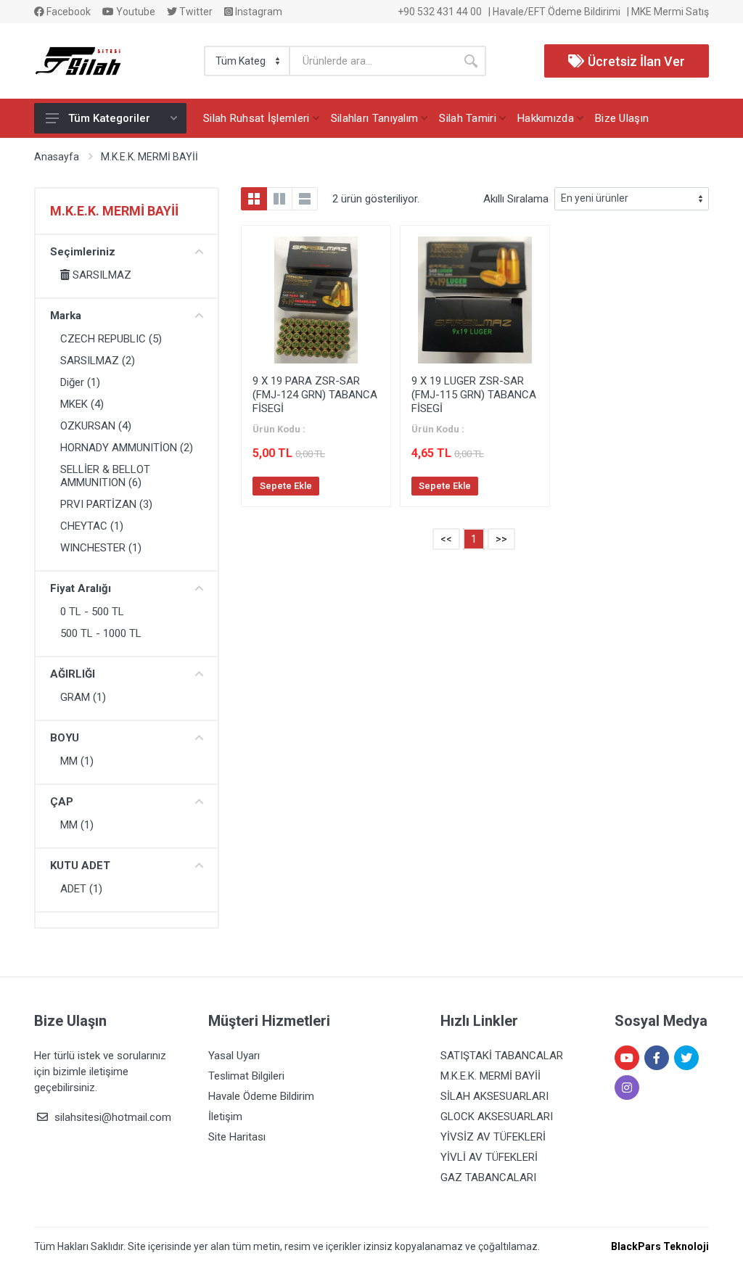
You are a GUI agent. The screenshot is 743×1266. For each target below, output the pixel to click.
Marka (65, 315)
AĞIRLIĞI (72, 674)
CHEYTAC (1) (91, 526)
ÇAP (61, 801)
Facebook (67, 12)
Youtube (134, 12)
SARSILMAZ (100, 274)
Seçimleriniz (82, 251)
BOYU (64, 737)
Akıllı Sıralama (516, 198)
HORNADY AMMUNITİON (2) (126, 447)
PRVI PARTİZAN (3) (106, 504)
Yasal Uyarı (234, 1055)
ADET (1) (81, 888)
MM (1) (77, 761)
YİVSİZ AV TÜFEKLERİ (493, 1136)
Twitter (195, 12)
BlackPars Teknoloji (660, 1246)
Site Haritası (237, 1136)
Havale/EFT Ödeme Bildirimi (556, 12)
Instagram (257, 12)
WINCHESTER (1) (100, 547)
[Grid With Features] (279, 198)
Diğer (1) (80, 382)
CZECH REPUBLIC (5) (111, 338)
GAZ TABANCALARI (488, 1177)
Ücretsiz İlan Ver (635, 61)
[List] (305, 198)
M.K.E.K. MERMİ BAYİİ (149, 157)
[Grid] (254, 198)
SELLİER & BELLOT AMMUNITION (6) (105, 476)
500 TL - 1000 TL (100, 633)
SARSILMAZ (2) (97, 360)
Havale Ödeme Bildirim (261, 1096)
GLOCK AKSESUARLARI (496, 1116)
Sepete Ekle (286, 485)
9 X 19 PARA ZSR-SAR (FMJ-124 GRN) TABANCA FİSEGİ (315, 394)
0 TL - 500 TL (92, 611)
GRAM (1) (83, 697)
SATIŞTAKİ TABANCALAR (501, 1055)
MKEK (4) (82, 404)
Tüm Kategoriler (109, 118)
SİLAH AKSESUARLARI (494, 1096)
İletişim (225, 1116)
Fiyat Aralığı (80, 588)
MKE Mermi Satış (670, 12)
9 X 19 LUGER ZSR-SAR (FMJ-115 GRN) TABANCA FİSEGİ (473, 394)
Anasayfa (56, 157)
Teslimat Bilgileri (246, 1075)
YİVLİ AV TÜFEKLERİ (489, 1157)
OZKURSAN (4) (95, 425)
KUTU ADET (80, 865)
